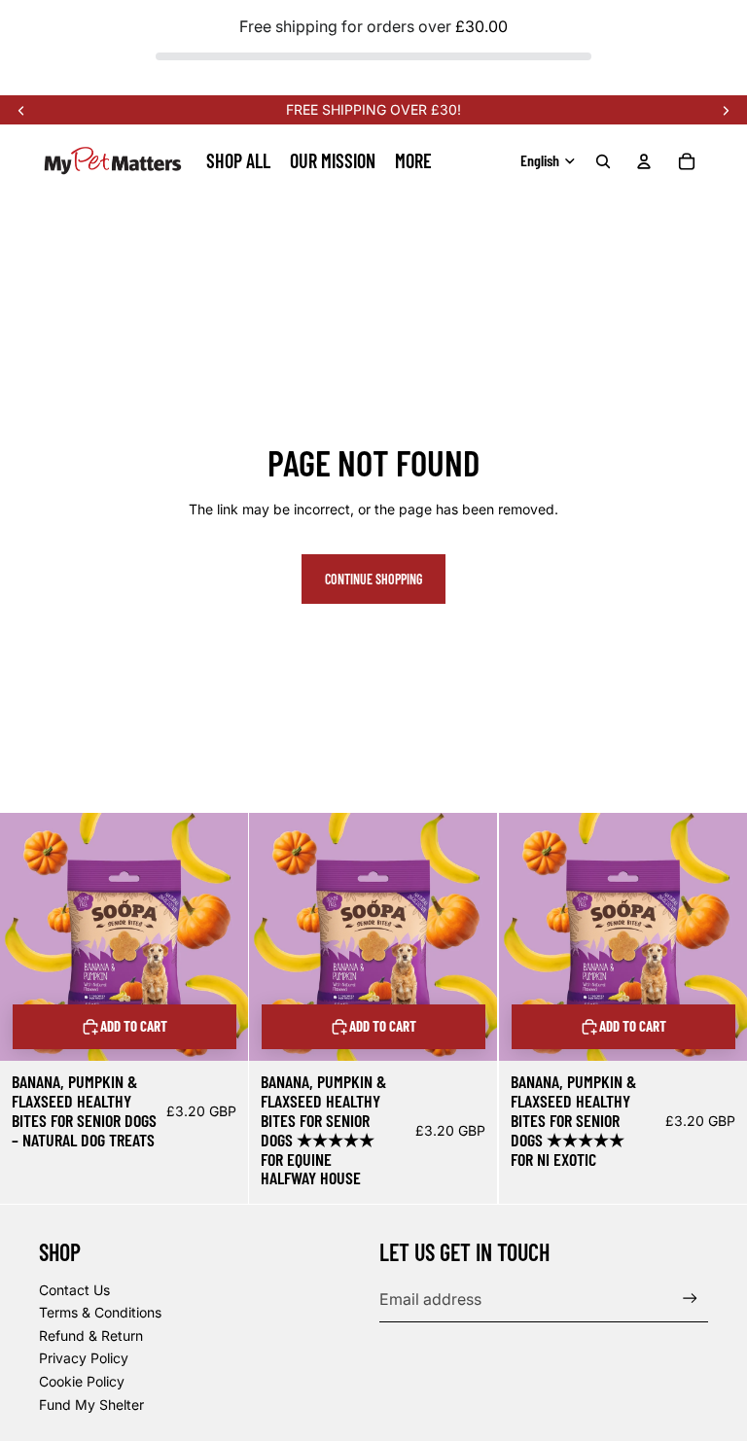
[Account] (643, 161)
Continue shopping (373, 579)
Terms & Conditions (100, 1312)
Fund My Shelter (91, 1404)
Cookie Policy (81, 1381)
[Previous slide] (21, 109)
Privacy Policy (83, 1358)
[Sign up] (690, 1299)
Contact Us (74, 1290)
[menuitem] (413, 160)
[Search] (603, 161)
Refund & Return (91, 1335)
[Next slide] (725, 109)
